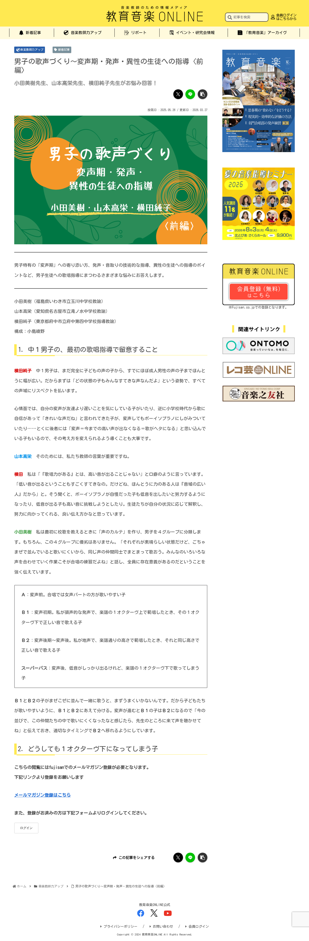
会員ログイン (199, 926)
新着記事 (64, 49)
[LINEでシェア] (190, 94)
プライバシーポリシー (120, 926)
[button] (230, 18)
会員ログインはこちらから (286, 17)
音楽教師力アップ (31, 49)
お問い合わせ (163, 926)
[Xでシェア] (178, 94)
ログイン (26, 828)
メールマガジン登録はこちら (42, 795)
